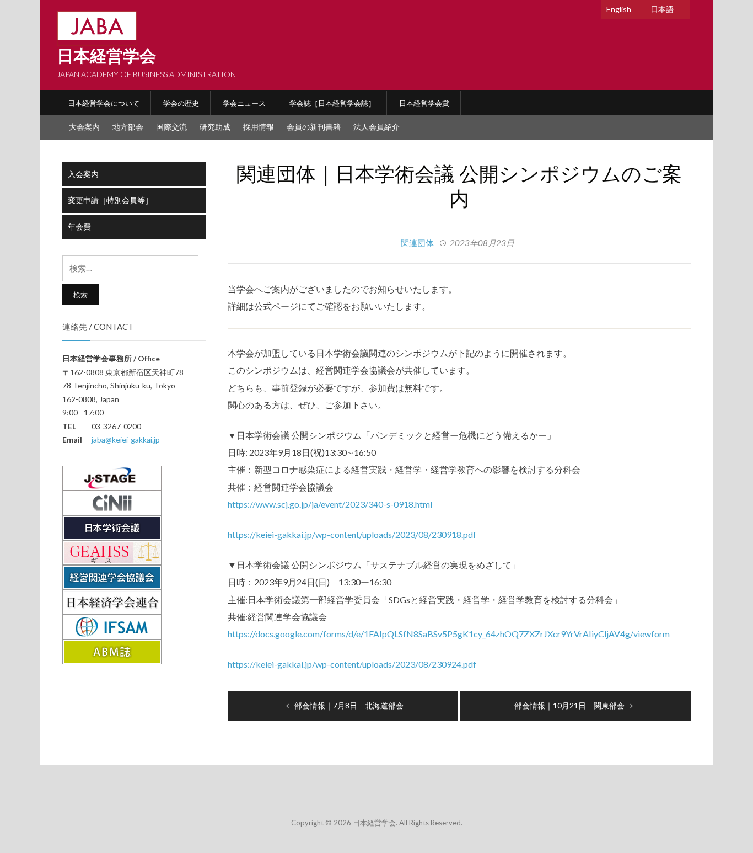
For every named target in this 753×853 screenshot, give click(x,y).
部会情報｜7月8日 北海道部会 (349, 705)
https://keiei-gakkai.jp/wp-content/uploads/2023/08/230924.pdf (352, 664)
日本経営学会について (103, 103)
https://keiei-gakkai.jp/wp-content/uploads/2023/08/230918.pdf (352, 534)
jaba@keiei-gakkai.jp (126, 439)
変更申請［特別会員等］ (110, 200)
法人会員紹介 (376, 126)
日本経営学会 (106, 56)
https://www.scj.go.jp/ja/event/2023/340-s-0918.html (330, 504)
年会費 (79, 226)
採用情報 (258, 126)
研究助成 (215, 126)
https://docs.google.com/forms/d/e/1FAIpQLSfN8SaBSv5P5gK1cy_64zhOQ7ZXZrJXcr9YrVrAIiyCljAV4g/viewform (449, 633)
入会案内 (83, 174)
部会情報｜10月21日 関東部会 (569, 705)
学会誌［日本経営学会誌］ (332, 103)
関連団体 (417, 243)
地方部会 (127, 126)
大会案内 (84, 126)
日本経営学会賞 (424, 103)
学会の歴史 (181, 103)
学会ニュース (244, 103)
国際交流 (171, 126)
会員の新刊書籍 (314, 126)
